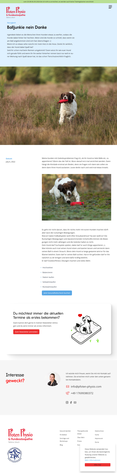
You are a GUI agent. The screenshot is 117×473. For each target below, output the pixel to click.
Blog (61, 445)
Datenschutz (99, 431)
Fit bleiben (63, 435)
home (97, 435)
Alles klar (97, 465)
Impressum (99, 438)
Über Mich (80, 437)
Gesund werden (65, 431)
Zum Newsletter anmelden (26, 331)
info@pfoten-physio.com (86, 386)
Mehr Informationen (92, 460)
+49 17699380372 (82, 393)
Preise (79, 441)
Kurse (97, 442)
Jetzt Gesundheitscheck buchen (57, 293)
